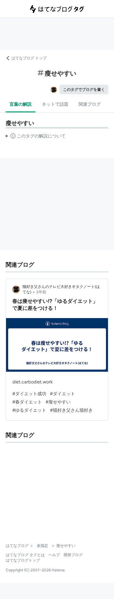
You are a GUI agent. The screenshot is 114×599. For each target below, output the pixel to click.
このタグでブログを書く (84, 89)
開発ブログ (73, 554)
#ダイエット (62, 393)
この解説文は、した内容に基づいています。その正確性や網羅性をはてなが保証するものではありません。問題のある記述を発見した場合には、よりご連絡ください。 (36, 137)
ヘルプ (54, 554)
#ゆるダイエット (29, 410)
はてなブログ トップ (29, 58)
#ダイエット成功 (29, 393)
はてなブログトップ (23, 560)
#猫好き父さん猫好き (71, 410)
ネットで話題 (55, 104)
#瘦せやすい (58, 401)
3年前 (41, 292)
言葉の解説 (21, 104)
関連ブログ (90, 104)
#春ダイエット (27, 401)
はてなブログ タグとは (25, 554)
